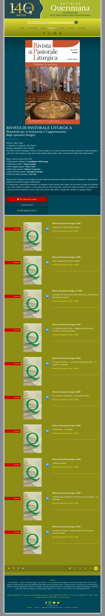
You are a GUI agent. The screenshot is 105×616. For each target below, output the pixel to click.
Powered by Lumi (52, 605)
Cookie (37, 607)
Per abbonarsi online (28, 199)
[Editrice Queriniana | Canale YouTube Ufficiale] (54, 33)
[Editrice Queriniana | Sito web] (52, 9)
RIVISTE (51, 28)
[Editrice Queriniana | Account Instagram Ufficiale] (49, 33)
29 (85, 568)
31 (96, 568)
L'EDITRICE (32, 28)
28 (80, 568)
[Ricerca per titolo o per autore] (76, 22)
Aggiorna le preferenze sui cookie (52, 607)
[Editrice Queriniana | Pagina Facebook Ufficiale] (44, 33)
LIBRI (42, 28)
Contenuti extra (27, 205)
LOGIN (61, 28)
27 (75, 568)
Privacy (30, 607)
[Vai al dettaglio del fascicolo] (32, 236)
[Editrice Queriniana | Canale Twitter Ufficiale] (60, 33)
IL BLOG (70, 28)
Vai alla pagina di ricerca (27, 210)
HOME (21, 28)
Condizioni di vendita (71, 607)
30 (91, 568)
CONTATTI (81, 28)
